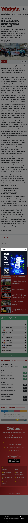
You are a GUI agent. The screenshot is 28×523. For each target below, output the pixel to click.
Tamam (19, 521)
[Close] (25, 249)
